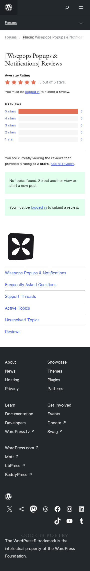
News (10, 371)
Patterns (55, 388)
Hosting (12, 379)
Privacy (12, 388)
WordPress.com (22, 447)
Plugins (54, 379)
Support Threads (20, 296)
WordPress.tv (20, 431)
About (10, 362)
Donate (57, 422)
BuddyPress (18, 474)
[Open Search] (67, 7)
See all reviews (62, 164)
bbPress (15, 465)
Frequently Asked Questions (30, 284)
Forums (11, 22)
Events (54, 413)
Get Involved (60, 405)
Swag (55, 431)
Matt (12, 456)
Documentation (19, 413)
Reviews (12, 331)
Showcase (57, 362)
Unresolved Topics (22, 319)
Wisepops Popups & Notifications (35, 272)
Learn (10, 405)
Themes (55, 371)
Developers (15, 422)
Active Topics (17, 308)
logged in (32, 92)
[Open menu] (82, 7)
